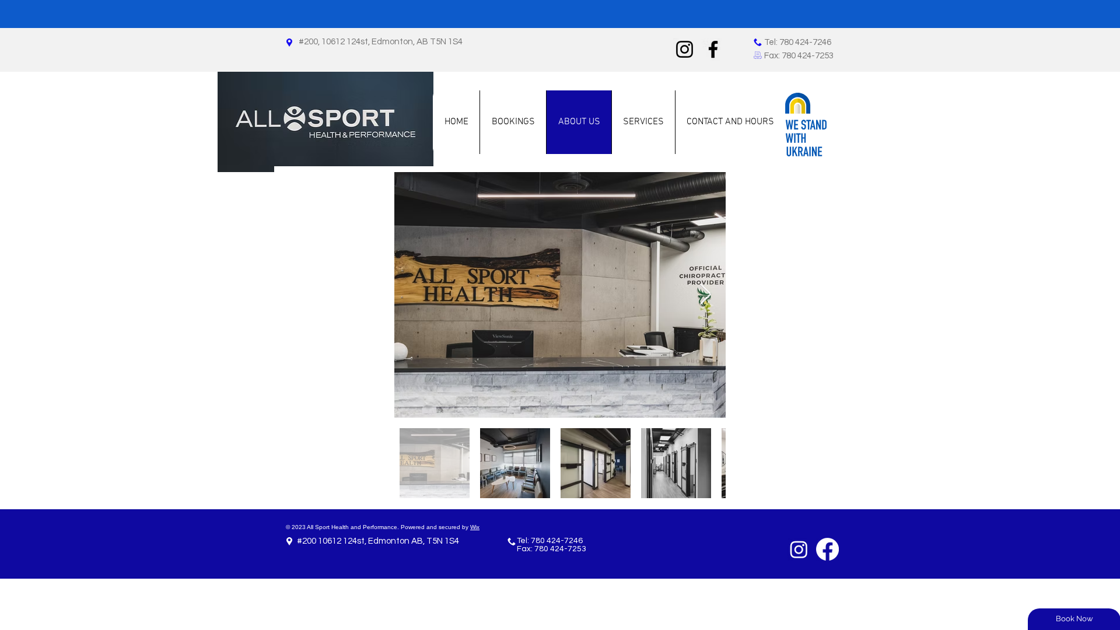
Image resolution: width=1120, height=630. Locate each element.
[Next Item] (705, 295)
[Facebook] (713, 49)
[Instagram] (684, 49)
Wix (475, 527)
